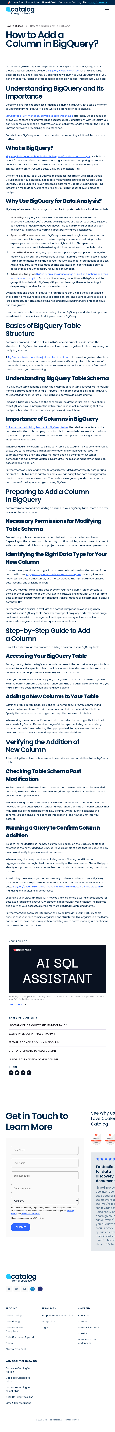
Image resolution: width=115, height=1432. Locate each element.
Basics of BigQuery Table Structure (32, 1033)
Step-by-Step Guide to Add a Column (32, 1051)
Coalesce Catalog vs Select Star (18, 1389)
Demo (9, 1343)
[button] (106, 10)
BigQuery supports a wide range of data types (53, 574)
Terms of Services (89, 1327)
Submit (21, 1227)
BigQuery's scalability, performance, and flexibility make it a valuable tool (56, 886)
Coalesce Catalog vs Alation (18, 1370)
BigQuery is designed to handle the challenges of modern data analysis (48, 156)
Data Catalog (14, 1315)
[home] (20, 11)
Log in (45, 1327)
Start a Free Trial (16, 1349)
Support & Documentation (57, 1315)
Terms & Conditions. (30, 1213)
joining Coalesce (97, 2)
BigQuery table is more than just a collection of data (39, 357)
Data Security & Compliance (15, 1329)
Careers (83, 1321)
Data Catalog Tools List (19, 1397)
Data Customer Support (20, 1337)
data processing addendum (87, 1341)
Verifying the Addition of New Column (33, 1059)
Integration (48, 1321)
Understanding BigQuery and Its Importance (38, 1025)
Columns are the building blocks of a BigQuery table (37, 427)
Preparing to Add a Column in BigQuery (34, 1042)
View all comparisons (18, 1403)
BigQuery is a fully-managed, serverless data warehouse (39, 116)
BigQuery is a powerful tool (63, 70)
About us (83, 1315)
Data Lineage (13, 1321)
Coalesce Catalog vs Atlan (18, 1379)
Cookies (82, 1333)
